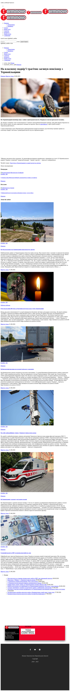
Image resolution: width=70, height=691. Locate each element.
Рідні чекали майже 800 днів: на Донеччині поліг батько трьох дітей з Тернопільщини (22, 308)
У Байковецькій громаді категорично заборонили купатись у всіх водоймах (17, 192)
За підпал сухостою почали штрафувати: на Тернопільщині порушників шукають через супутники (36, 589)
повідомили (43, 124)
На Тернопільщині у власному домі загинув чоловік (14, 499)
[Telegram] (39, 649)
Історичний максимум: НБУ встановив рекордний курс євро (16, 553)
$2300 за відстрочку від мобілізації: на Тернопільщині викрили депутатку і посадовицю (33, 586)
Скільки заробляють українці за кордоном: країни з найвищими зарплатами (30, 587)
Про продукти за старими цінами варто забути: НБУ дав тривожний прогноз (30, 578)
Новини (3, 76)
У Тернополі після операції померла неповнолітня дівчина (24, 583)
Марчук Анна (10, 76)
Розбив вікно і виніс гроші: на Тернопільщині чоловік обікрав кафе (27, 584)
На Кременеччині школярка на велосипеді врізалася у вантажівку (17, 369)
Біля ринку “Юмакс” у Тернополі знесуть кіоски (22, 580)
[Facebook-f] (30, 649)
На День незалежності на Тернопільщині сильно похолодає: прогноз (18, 249)
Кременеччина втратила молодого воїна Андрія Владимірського (26, 594)
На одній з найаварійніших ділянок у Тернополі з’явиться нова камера (18, 433)
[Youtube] (35, 649)
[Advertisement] (35, 144)
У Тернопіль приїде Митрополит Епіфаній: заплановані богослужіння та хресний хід (19, 177)
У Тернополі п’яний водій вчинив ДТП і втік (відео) (23, 581)
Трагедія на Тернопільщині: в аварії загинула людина (25, 163)
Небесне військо (5, 305)
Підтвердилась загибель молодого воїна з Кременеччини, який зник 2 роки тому (31, 592)
